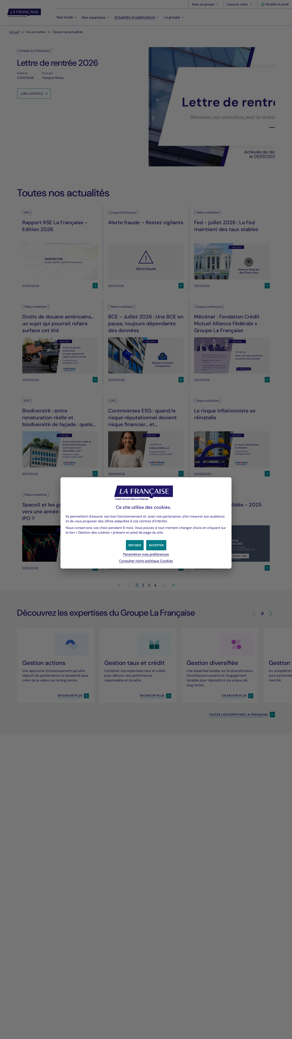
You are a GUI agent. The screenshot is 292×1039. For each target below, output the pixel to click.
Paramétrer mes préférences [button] (146, 554)
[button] (156, 545)
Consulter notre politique (146, 561)
